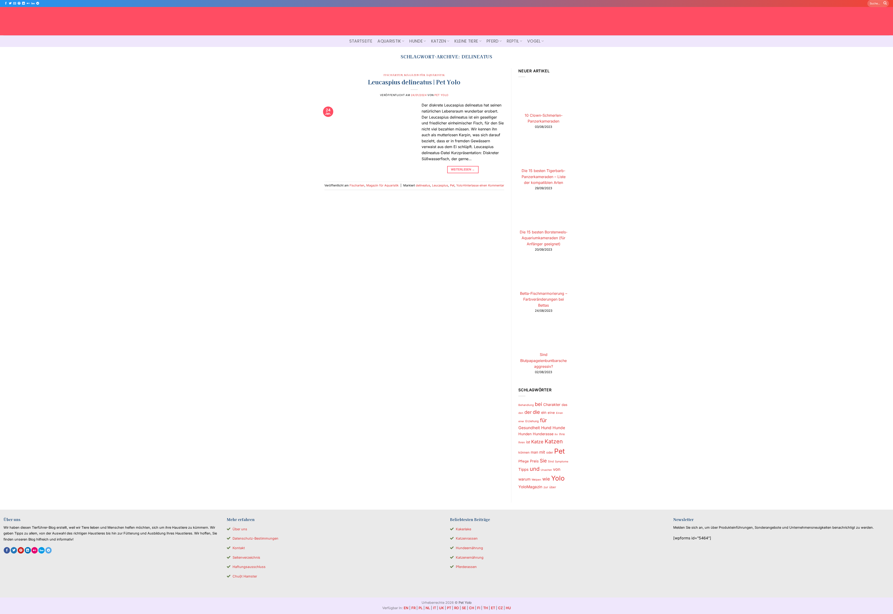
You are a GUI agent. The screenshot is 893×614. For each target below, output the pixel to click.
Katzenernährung (469, 557)
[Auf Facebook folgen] (5, 3)
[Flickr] (28, 3)
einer (521, 421)
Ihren (521, 442)
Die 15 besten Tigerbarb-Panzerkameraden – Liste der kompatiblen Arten (543, 176)
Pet (452, 185)
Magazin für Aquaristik (424, 75)
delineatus (423, 185)
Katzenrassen (467, 538)
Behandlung (526, 405)
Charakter (551, 404)
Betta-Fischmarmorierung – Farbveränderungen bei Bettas (543, 299)
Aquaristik (389, 41)
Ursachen (546, 469)
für (543, 420)
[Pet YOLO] (446, 21)
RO (456, 608)
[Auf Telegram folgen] (37, 3)
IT (434, 608)
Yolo (459, 185)
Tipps (523, 469)
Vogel (534, 41)
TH (485, 608)
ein (543, 412)
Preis (534, 461)
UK (441, 608)
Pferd (492, 41)
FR (413, 608)
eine (551, 413)
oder (549, 452)
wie (546, 479)
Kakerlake (463, 529)
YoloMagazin (530, 487)
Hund (546, 427)
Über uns (240, 529)
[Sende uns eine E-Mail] (14, 3)
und (535, 468)
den (520, 413)
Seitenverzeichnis (246, 557)
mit (542, 452)
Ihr (556, 434)
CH (471, 608)
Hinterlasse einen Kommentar (483, 185)
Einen (559, 413)
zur (545, 487)
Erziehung (532, 421)
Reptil (513, 41)
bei (538, 404)
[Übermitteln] (885, 3)
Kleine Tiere (466, 41)
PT (449, 608)
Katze (537, 442)
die (536, 412)
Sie (543, 461)
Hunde (416, 41)
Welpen (536, 479)
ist (528, 442)
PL (421, 608)
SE (464, 608)
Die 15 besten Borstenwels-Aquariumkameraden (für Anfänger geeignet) (543, 238)
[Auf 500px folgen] (33, 3)
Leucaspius (440, 185)
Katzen (438, 41)
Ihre (562, 434)
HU (508, 608)
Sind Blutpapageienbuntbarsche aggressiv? (543, 360)
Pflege (523, 461)
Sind (551, 461)
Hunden (525, 434)
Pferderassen (466, 567)
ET (493, 608)
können (524, 452)
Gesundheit (529, 427)
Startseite (361, 41)
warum (524, 479)
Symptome (561, 461)
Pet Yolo (441, 95)
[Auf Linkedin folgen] (23, 3)
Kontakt (239, 548)
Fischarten (393, 75)
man (534, 452)
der (528, 412)
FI (478, 608)
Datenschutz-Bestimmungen (255, 538)
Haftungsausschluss (249, 567)
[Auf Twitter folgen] (10, 3)
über (552, 487)
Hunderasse (543, 434)
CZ (500, 608)
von (556, 469)
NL (428, 608)
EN (406, 608)
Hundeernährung (469, 548)
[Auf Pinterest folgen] (19, 3)
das (564, 405)
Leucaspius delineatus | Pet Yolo (414, 81)
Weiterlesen (463, 169)
